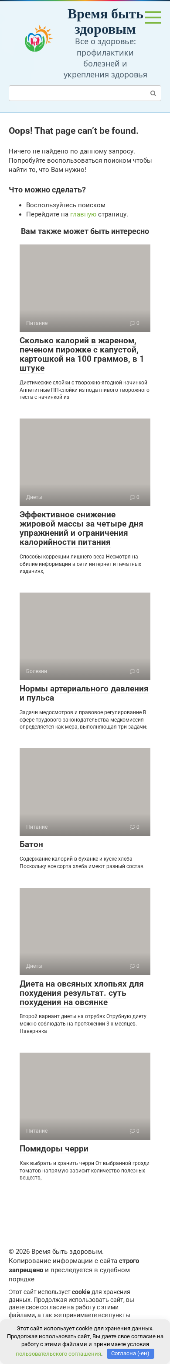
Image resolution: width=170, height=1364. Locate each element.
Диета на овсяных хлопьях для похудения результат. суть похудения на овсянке (82, 993)
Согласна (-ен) (130, 1353)
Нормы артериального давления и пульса (84, 693)
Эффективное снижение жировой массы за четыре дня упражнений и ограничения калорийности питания (81, 528)
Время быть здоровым (105, 20)
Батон (31, 844)
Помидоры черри (54, 1149)
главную (83, 214)
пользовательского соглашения (58, 1353)
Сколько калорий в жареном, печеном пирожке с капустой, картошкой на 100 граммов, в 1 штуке (82, 354)
